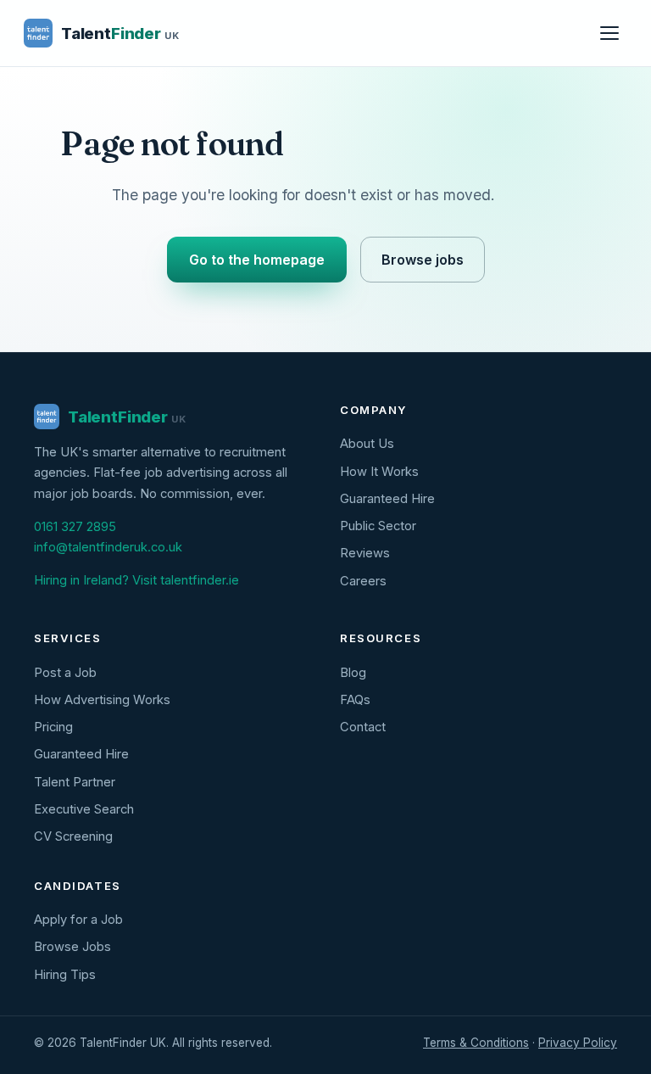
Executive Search (84, 809)
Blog (353, 672)
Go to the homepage (257, 259)
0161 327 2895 (75, 526)
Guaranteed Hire (387, 498)
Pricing (53, 727)
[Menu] (609, 33)
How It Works (379, 471)
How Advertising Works (102, 700)
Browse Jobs (72, 946)
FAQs (355, 700)
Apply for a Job (78, 919)
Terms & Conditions (476, 1042)
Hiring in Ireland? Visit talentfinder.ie (136, 580)
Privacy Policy (577, 1042)
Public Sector (378, 526)
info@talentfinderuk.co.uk (108, 547)
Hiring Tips (65, 974)
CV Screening (73, 836)
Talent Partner (74, 782)
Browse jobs (422, 259)
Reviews (365, 553)
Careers (363, 581)
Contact (363, 727)
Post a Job (65, 672)
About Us (367, 443)
